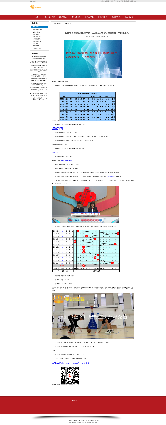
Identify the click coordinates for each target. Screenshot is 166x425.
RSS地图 (90, 420)
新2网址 (95, 422)
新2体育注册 (76, 17)
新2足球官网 (116, 17)
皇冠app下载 (89, 17)
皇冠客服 (90, 422)
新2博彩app (63, 17)
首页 (36, 17)
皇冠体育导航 (72, 422)
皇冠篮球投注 (102, 17)
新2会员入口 (129, 17)
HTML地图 (96, 420)
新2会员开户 (60, 23)
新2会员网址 (37, 46)
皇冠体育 (78, 422)
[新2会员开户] (35, 8)
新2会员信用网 (50, 17)
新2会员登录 (37, 48)
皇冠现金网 (84, 422)
